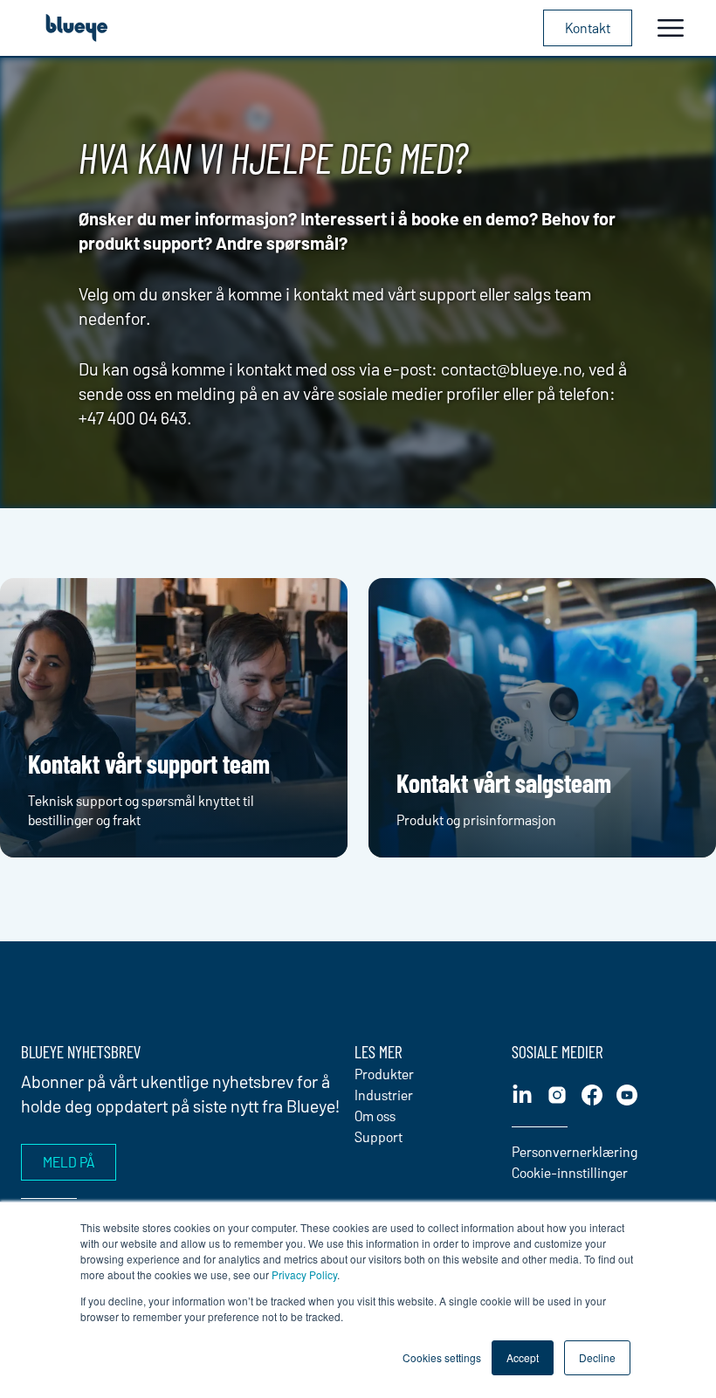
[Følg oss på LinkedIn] (522, 1095)
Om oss (375, 1115)
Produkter (384, 1073)
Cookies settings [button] (442, 1357)
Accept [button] (522, 1357)
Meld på (68, 1162)
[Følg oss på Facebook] (592, 1095)
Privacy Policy (304, 1274)
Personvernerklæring (574, 1151)
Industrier (384, 1094)
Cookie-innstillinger (570, 1172)
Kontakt (587, 27)
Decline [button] (597, 1357)
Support (379, 1136)
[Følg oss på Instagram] (557, 1095)
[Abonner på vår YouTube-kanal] (626, 1095)
